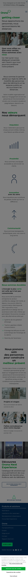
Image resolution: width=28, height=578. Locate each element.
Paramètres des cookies (13, 572)
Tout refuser (13, 576)
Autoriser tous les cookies (13, 568)
